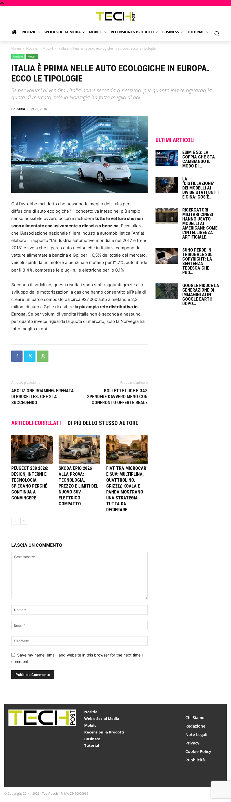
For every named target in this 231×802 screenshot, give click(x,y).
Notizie (31, 48)
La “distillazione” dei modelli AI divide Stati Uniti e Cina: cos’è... (200, 188)
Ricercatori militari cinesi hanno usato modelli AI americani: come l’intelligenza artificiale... (199, 223)
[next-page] (23, 521)
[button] (216, 33)
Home (16, 48)
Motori (48, 48)
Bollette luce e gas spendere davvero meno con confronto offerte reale (117, 396)
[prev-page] (14, 521)
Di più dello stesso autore (103, 423)
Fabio (21, 109)
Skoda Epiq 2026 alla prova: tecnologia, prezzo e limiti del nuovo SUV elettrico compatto (78, 486)
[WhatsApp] (42, 356)
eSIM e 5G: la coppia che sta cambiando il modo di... (198, 159)
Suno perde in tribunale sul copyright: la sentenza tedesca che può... (197, 261)
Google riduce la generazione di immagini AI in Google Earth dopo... (200, 294)
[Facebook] (17, 356)
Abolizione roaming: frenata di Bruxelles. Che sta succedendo (42, 396)
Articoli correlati (36, 423)
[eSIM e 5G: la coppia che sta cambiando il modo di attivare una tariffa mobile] (167, 158)
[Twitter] (29, 356)
